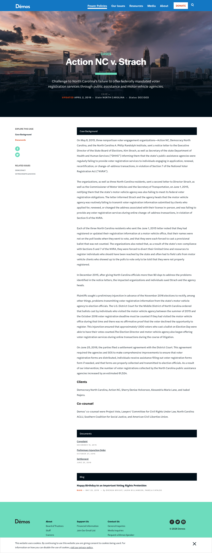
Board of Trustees (54, 526)
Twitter (177, 522)
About (164, 6)
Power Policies (97, 6)
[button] (17, 148)
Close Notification (191, 545)
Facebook (172, 522)
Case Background (23, 134)
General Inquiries (116, 526)
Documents (20, 139)
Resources (136, 6)
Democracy (20, 170)
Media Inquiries (115, 530)
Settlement (83, 458)
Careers (50, 534)
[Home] (23, 9)
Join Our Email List (86, 530)
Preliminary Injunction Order (91, 450)
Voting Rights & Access (25, 173)
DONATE (181, 5)
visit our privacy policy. (81, 547)
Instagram (183, 522)
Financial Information (88, 526)
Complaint (82, 441)
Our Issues (118, 6)
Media (151, 6)
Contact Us (114, 521)
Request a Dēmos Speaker (121, 534)
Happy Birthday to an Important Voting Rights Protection (112, 485)
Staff (48, 530)
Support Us (83, 521)
